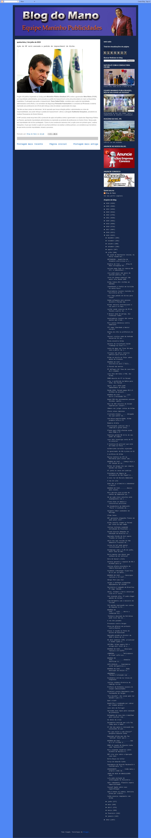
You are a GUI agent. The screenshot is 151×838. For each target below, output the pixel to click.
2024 (108, 209)
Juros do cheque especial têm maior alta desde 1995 (118, 278)
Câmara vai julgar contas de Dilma (120, 408)
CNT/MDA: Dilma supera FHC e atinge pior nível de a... (118, 645)
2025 (108, 206)
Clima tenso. (112, 515)
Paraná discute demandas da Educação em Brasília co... (118, 532)
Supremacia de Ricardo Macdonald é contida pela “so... (120, 765)
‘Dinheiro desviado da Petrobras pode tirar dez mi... (120, 617)
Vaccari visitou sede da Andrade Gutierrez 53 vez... (120, 337)
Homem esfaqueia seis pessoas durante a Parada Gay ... (118, 301)
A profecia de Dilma (115, 454)
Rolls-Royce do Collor (116, 759)
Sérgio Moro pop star (115, 580)
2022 (108, 215)
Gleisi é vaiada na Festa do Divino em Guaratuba (118, 631)
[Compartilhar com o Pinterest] (56, 134)
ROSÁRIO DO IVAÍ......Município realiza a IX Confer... (119, 650)
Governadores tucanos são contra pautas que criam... (120, 319)
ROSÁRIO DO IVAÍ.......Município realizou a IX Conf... (120, 576)
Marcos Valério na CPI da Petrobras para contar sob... (119, 458)
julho (110, 252)
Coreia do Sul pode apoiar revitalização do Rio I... (118, 546)
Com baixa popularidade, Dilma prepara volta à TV (119, 419)
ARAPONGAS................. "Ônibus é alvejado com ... (118, 674)
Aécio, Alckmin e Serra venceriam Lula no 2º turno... (120, 592)
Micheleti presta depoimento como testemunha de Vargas (120, 692)
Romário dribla (113, 423)
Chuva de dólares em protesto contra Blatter (118, 627)
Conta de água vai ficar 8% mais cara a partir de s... (120, 349)
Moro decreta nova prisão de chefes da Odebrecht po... (118, 493)
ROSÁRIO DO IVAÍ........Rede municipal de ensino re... (118, 669)
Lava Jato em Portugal (116, 708)
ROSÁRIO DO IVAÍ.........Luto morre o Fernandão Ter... (118, 395)
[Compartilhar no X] (53, 134)
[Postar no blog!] (51, 134)
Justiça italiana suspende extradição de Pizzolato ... (119, 528)
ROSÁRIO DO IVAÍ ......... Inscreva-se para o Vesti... (119, 363)
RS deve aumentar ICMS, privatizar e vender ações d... (120, 640)
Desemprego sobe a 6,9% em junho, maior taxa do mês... (120, 550)
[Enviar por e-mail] (49, 134)
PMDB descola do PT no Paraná (118, 378)
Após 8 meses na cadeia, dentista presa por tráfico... (120, 792)
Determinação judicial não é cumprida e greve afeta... (118, 426)
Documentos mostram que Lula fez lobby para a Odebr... (120, 723)
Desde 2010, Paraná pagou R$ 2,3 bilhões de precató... (120, 391)
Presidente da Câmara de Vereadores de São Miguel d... (120, 474)
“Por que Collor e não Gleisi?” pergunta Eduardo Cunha (119, 732)
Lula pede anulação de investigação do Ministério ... (120, 779)
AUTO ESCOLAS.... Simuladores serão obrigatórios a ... (118, 665)
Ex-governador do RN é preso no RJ (120, 451)
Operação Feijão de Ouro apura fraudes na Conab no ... (119, 537)
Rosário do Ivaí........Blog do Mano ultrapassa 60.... (119, 265)
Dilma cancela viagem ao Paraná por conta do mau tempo (119, 523)
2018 (108, 226)
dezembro (111, 238)
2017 (108, 229)
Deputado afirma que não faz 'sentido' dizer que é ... (118, 737)
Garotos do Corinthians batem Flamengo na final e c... (118, 344)
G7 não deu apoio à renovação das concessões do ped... (120, 728)
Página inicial (58, 144)
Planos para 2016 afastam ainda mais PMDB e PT (119, 431)
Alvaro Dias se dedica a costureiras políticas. (117, 502)
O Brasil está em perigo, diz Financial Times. (118, 314)
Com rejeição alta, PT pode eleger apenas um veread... (120, 597)
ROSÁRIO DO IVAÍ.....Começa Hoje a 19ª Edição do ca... (120, 462)
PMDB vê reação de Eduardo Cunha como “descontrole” (120, 746)
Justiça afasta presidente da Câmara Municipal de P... (118, 567)
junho (110, 801)
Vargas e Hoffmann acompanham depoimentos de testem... (118, 583)
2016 (108, 232)
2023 (108, 212)
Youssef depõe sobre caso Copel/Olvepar (117, 788)
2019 (108, 224)
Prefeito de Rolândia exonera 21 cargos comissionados (120, 688)
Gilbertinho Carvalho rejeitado (119, 448)
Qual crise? (111, 700)
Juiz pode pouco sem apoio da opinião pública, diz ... (118, 274)
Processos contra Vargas (116, 623)
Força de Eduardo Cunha (116, 762)
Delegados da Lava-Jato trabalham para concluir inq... (120, 716)
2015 (108, 235)
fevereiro (112, 813)
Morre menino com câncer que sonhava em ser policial (118, 555)
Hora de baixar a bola (116, 559)
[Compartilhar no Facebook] (55, 134)
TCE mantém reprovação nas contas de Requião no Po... (120, 606)
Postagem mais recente (30, 144)
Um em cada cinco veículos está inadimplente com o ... (119, 498)
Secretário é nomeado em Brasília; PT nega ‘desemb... (120, 588)
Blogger (86, 832)
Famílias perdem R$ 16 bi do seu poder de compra (120, 436)
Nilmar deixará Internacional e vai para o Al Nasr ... (119, 305)
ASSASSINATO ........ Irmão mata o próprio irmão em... (120, 770)
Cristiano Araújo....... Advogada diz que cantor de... (120, 415)
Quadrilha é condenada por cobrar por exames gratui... (120, 704)
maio (110, 804)
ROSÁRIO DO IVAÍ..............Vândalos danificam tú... (118, 659)
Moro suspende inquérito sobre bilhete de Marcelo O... (119, 750)
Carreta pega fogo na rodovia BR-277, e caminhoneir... (120, 269)
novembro (111, 241)
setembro (111, 246)
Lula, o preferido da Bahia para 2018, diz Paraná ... (120, 382)
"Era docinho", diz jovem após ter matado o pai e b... (120, 697)
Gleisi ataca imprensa (116, 411)
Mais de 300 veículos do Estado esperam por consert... (119, 404)
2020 (108, 221)
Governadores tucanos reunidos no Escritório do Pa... (120, 292)
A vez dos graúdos (114, 621)
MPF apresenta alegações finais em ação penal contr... (120, 519)
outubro (111, 244)
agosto (111, 249)
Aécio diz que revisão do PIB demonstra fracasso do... (118, 541)
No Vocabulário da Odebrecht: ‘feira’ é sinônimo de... (118, 507)
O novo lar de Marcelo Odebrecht (120, 478)
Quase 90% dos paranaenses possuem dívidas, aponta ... (120, 400)
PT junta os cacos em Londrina (119, 470)
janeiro (111, 816)
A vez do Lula (112, 481)
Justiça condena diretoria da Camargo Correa (118, 683)
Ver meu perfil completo (113, 196)
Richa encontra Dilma (115, 341)
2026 (108, 203)
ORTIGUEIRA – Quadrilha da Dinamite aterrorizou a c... (119, 260)
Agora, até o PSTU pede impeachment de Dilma (116, 386)
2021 (108, 218)
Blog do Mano (111, 193)
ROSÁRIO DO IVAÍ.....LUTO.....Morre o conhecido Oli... (118, 611)
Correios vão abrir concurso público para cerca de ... (118, 354)
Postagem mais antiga (85, 144)
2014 (108, 820)
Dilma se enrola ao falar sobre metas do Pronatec (119, 358)
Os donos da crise (114, 720)
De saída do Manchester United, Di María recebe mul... (120, 255)
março (110, 810)
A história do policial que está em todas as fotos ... (120, 445)
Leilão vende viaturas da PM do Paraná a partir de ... (119, 310)
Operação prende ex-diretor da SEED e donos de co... (119, 636)
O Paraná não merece (115, 366)
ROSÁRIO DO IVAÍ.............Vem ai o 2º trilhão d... (120, 741)
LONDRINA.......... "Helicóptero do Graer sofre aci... (120, 654)
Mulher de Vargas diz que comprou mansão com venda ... (120, 467)
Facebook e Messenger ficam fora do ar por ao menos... (120, 571)
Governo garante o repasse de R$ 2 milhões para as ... (120, 562)
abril (110, 807)
